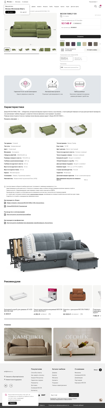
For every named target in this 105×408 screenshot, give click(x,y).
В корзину (81, 36)
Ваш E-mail (54, 395)
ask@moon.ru (8, 371)
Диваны (34, 6)
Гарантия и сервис (37, 380)
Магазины (17, 1)
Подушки (56, 6)
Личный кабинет (78, 405)
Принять (12, 403)
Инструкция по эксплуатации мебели (19, 214)
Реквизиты (34, 382)
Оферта (41, 405)
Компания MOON (36, 388)
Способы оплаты (36, 372)
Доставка (34, 385)
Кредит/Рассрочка (37, 377)
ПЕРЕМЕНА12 (78, 23)
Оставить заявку (92, 49)
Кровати (39, 6)
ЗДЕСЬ (53, 190)
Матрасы (45, 6)
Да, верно (10, 12)
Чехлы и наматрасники (59, 385)
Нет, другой (23, 12)
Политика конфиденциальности (59, 405)
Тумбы (51, 6)
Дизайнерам (79, 377)
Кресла (62, 6)
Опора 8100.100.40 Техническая (17, 206)
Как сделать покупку (37, 375)
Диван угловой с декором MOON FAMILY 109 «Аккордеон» (25, 203)
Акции (67, 6)
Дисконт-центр (75, 6)
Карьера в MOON (80, 382)
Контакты (34, 390)
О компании (25, 1)
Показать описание (10, 119)
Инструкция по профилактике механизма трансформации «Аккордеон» (30, 223)
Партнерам (78, 380)
